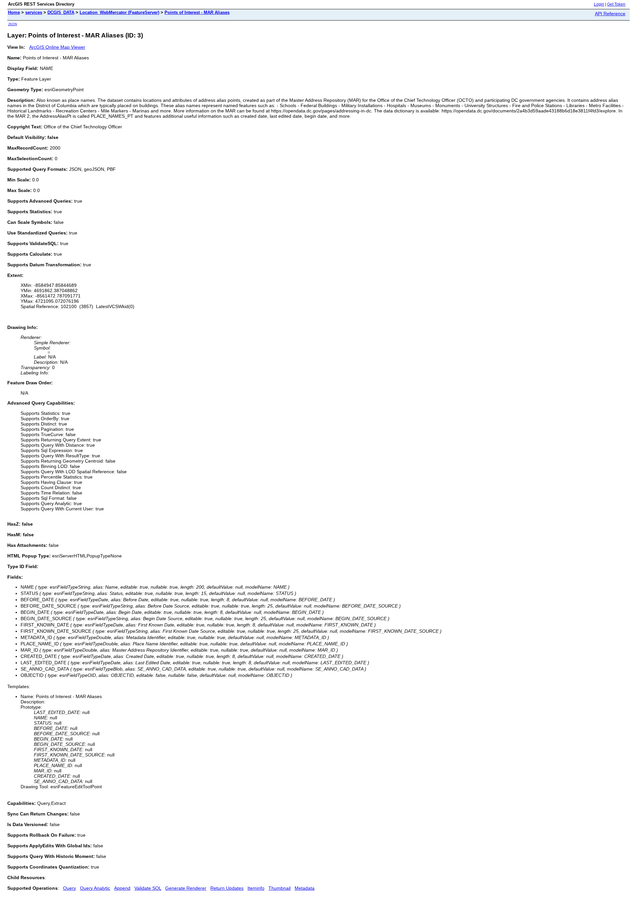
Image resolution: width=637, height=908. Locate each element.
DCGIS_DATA (60, 12)
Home (14, 12)
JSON (12, 24)
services (33, 12)
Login (599, 4)
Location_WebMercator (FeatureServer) (119, 12)
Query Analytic (95, 888)
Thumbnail (279, 888)
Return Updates (227, 888)
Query (69, 888)
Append (122, 888)
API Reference (610, 13)
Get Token (616, 4)
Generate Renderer (185, 888)
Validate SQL (147, 888)
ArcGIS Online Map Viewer (57, 47)
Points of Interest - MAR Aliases (197, 12)
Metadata (305, 888)
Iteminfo (256, 888)
